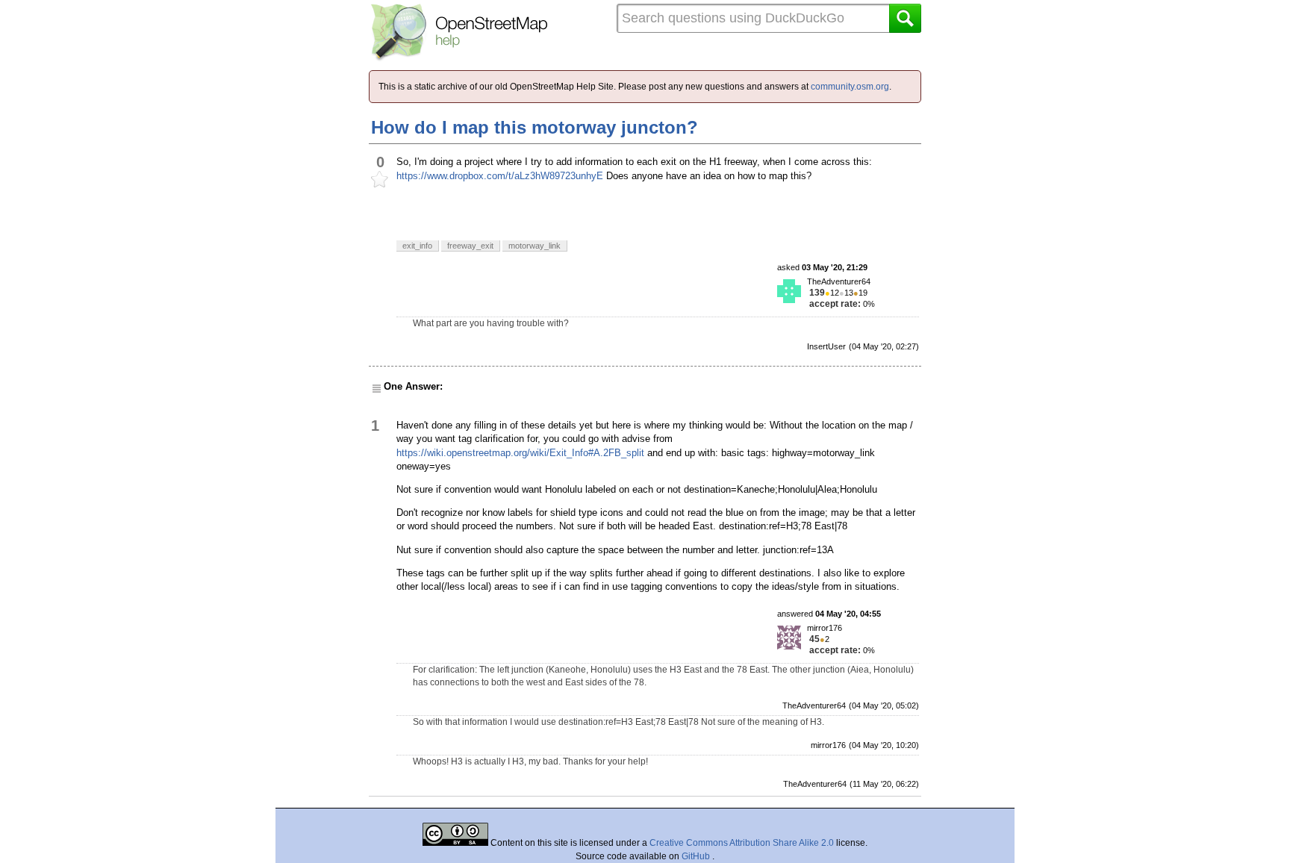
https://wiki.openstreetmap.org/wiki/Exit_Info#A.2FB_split (520, 452)
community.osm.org (850, 86)
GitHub (697, 856)
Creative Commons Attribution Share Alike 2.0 (741, 843)
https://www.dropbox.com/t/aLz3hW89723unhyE (499, 175)
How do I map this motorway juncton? (534, 127)
